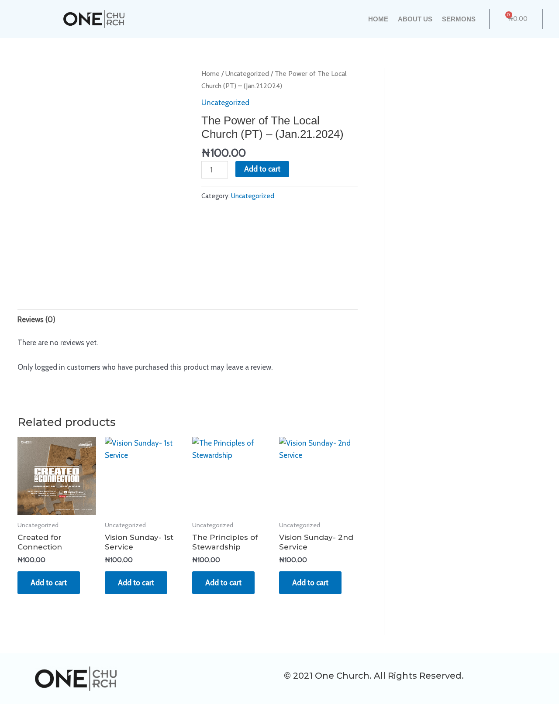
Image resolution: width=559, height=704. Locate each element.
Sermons (459, 19)
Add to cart (262, 169)
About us (415, 19)
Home (378, 19)
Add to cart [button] (49, 582)
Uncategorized (247, 73)
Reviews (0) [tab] (36, 319)
